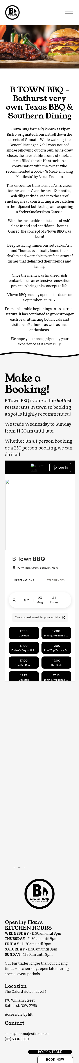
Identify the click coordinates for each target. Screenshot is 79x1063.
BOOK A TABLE (50, 1052)
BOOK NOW (55, 1059)
